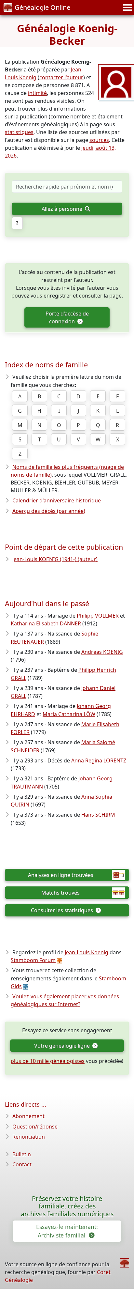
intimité (37, 93)
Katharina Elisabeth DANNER (46, 623)
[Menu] (126, 7)
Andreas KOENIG (102, 651)
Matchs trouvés (60, 892)
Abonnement (28, 1116)
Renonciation (28, 1136)
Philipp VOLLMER (98, 615)
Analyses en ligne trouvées (60, 875)
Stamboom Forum (33, 960)
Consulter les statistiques (62, 910)
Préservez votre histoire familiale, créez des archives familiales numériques (67, 1206)
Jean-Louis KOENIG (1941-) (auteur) (55, 559)
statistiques (19, 132)
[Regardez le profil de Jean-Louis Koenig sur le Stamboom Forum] (116, 81)
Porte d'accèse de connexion (67, 317)
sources (99, 140)
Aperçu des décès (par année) (48, 510)
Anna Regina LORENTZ (98, 760)
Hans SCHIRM (98, 814)
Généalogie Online (42, 7)
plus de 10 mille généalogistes (48, 1061)
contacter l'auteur (61, 77)
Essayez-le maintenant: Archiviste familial (67, 1231)
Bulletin (21, 1154)
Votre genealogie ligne (62, 1045)
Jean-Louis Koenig (86, 952)
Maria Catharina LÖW (69, 714)
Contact (22, 1164)
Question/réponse (35, 1126)
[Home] (124, 1262)
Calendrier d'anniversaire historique (56, 500)
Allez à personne (63, 208)
